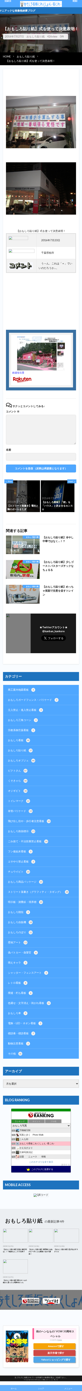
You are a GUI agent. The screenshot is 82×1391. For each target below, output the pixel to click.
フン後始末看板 (19, 851)
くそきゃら (17, 780)
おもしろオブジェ (21, 760)
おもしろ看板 (18, 740)
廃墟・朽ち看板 (19, 992)
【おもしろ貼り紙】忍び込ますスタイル (66, 1250)
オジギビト (17, 790)
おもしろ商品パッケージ (25, 881)
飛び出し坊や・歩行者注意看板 (29, 821)
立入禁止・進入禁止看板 (25, 709)
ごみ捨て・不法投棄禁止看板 (27, 841)
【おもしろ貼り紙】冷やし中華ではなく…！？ (58, 539)
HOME (7, 56)
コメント (13, 411)
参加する (66, 1164)
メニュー (68, 1388)
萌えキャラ (17, 962)
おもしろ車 (17, 1013)
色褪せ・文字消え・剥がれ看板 (29, 1003)
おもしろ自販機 (20, 922)
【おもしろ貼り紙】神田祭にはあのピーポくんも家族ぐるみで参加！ (41, 1251)
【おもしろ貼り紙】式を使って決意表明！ (30, 60)
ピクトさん (17, 770)
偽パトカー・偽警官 (22, 952)
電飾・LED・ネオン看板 (24, 1023)
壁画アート (17, 942)
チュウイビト (18, 871)
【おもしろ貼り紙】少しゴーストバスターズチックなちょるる (58, 565)
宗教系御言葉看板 (21, 730)
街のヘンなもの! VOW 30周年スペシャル (55, 1334)
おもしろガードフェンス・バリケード (32, 699)
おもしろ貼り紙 (35, 36)
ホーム (14, 1388)
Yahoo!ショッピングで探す (56, 1359)
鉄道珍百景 (18, 372)
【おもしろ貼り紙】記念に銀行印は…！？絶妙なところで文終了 (15, 1250)
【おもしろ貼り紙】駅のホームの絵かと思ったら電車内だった (15, 1281)
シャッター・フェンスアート (27, 972)
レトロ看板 (17, 982)
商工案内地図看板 (21, 689)
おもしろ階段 (18, 912)
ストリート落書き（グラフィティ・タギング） (38, 891)
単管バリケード (20, 811)
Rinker (59, 1340)
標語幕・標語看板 (21, 1033)
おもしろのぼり (20, 932)
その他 (14, 1053)
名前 (8, 449)
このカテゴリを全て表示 (41, 1162)
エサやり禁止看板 (21, 861)
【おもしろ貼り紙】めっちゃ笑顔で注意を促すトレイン (58, 590)
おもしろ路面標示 (21, 831)
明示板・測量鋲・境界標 (25, 901)
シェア (41, 1388)
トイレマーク (18, 800)
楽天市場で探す (56, 1352)
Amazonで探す (56, 1346)
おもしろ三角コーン (22, 720)
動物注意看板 (18, 1043)
